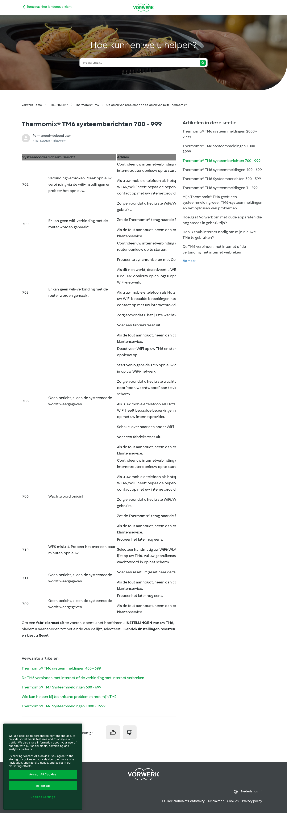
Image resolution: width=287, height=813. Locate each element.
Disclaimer (216, 801)
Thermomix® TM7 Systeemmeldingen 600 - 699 (61, 687)
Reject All (43, 785)
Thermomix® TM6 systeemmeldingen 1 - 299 (220, 187)
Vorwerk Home (32, 105)
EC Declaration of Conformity (183, 801)
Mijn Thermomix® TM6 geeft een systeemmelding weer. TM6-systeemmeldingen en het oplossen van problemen (222, 202)
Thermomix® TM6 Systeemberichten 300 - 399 (222, 178)
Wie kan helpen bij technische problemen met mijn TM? (69, 696)
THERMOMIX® (58, 105)
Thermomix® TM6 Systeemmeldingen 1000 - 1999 (63, 706)
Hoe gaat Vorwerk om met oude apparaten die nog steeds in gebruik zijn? (222, 220)
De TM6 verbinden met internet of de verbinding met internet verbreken (83, 677)
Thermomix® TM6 (87, 105)
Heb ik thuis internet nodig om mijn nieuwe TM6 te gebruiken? (219, 235)
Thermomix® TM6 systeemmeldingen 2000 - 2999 (220, 134)
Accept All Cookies (43, 774)
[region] (42, 767)
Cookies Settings (42, 797)
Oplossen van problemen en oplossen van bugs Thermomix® (146, 105)
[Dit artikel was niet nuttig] (130, 732)
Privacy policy (252, 801)
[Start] (143, 7)
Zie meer (189, 261)
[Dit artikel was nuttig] (113, 732)
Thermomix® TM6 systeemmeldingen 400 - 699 (61, 668)
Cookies (233, 801)
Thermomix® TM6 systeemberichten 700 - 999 (222, 160)
